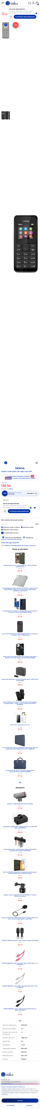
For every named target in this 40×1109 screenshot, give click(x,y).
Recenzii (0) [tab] (29, 537)
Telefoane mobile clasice (10, 530)
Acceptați (20, 1100)
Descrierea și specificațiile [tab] (13, 537)
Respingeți (29, 1105)
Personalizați (10, 1105)
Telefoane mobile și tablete (11, 527)
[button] (5, 66)
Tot (20, 782)
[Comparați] (31, 508)
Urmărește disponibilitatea (25, 17)
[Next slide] (5, 462)
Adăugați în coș (32, 493)
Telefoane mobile (28, 527)
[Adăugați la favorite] (36, 13)
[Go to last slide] (5, 24)
